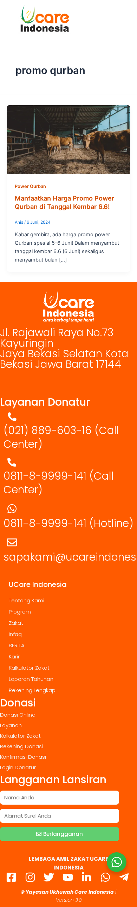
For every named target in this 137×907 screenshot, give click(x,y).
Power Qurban (30, 186)
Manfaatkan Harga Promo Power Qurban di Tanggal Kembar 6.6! (64, 202)
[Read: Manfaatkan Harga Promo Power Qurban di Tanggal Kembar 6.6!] (68, 139)
